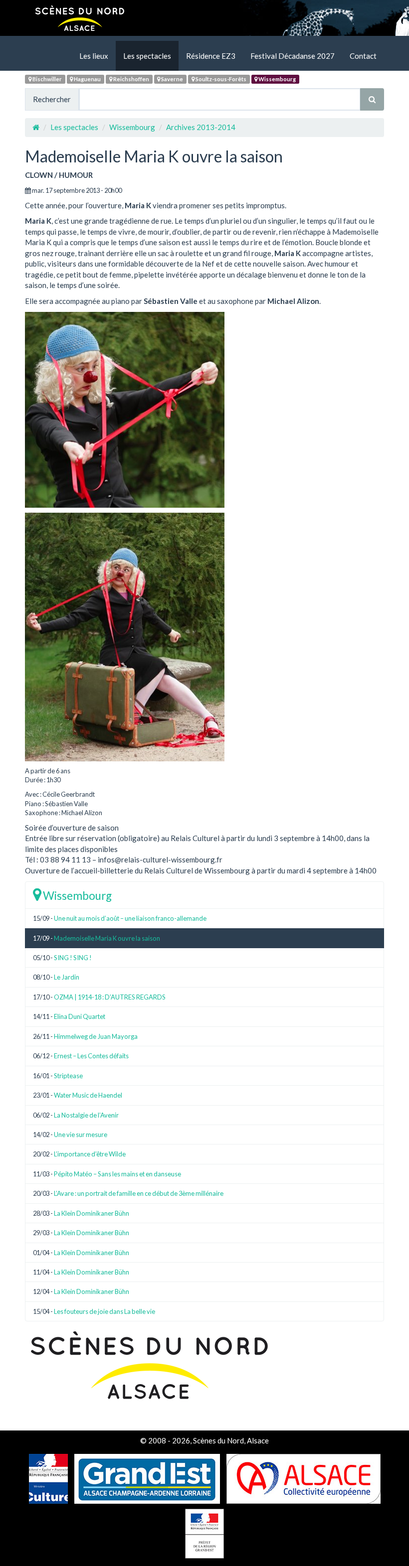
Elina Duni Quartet (79, 1016)
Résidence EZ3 (210, 55)
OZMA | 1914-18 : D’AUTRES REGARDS (110, 997)
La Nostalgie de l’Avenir (86, 1115)
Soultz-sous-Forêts (220, 79)
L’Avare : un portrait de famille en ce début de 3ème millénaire (138, 1193)
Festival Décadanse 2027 (292, 55)
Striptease (68, 1076)
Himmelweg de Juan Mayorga (96, 1036)
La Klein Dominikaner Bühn (91, 1213)
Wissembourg (276, 79)
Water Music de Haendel (88, 1095)
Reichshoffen (130, 79)
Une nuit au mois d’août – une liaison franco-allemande (130, 918)
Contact (363, 55)
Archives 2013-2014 (200, 127)
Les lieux (93, 55)
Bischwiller (46, 79)
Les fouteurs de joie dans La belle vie (104, 1311)
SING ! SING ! (73, 958)
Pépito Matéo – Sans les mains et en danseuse (117, 1174)
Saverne (171, 79)
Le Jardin (66, 977)
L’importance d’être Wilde (90, 1154)
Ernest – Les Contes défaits (91, 1056)
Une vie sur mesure (80, 1135)
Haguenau (87, 79)
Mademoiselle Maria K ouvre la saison (107, 938)
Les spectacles (147, 55)
